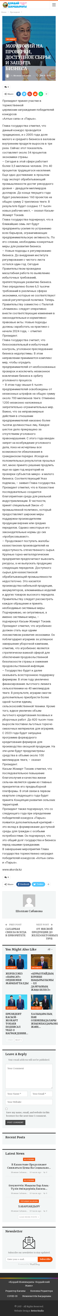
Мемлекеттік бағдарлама (36, 1296)
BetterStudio (37, 1311)
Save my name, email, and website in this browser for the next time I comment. (27, 1114)
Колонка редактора (41, 1291)
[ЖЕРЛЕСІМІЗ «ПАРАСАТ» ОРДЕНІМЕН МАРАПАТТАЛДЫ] (16, 961)
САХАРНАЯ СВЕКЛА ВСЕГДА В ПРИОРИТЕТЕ (15, 932)
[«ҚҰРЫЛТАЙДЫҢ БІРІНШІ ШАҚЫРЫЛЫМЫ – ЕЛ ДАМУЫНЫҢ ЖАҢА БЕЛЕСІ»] (42, 961)
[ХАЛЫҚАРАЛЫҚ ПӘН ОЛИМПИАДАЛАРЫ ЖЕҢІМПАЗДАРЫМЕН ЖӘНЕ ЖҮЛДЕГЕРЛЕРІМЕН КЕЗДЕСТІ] (42, 1002)
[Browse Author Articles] (29, 900)
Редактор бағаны (15, 1291)
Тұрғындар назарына (29, 1201)
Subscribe (45, 1259)
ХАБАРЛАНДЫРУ (29, 1206)
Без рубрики (29, 1159)
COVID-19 (12, 1296)
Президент (10, 39)
